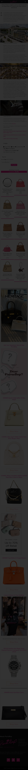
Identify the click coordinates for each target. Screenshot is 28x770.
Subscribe (21, 768)
